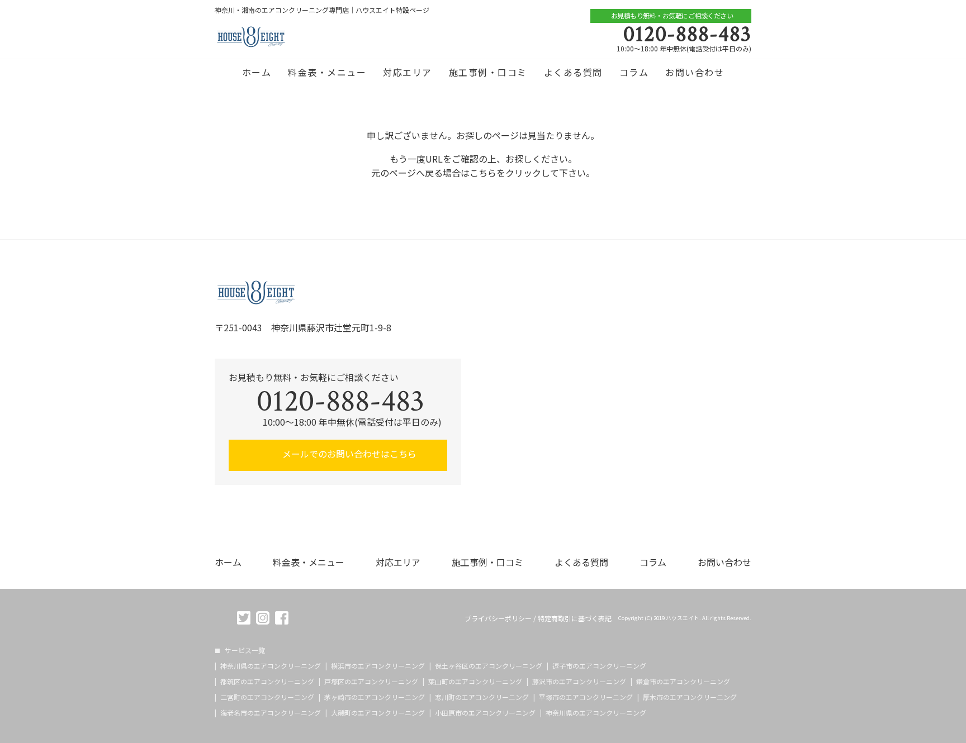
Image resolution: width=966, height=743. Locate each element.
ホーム (257, 72)
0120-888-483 (687, 34)
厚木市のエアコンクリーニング (690, 697)
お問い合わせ (694, 72)
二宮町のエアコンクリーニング (267, 697)
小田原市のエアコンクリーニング (485, 712)
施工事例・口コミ (488, 72)
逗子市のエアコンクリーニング (599, 666)
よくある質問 (573, 72)
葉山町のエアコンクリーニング (475, 681)
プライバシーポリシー (498, 618)
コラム (634, 72)
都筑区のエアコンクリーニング (267, 681)
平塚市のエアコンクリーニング (586, 697)
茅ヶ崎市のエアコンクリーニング (374, 697)
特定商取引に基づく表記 (575, 618)
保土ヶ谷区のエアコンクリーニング (488, 666)
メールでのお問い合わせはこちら (348, 453)
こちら (483, 172)
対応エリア (407, 72)
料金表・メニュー (327, 72)
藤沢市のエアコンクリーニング (579, 681)
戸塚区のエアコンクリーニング (371, 681)
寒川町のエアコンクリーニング (482, 697)
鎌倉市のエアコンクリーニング (683, 681)
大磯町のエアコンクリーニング (378, 712)
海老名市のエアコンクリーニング (270, 712)
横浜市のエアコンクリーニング (378, 666)
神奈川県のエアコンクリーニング (270, 666)
